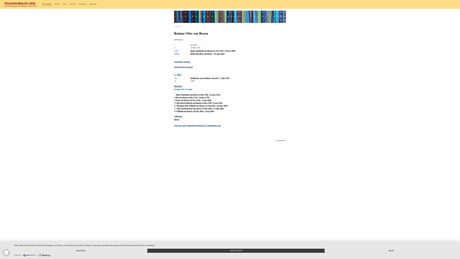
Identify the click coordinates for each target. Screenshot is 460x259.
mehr (391, 251)
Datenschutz (82, 4)
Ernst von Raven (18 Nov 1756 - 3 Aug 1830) (194, 100)
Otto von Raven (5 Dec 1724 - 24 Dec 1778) (192, 97)
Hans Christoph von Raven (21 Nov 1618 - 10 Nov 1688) (213, 50)
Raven (176, 119)
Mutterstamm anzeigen (183, 67)
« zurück (177, 26)
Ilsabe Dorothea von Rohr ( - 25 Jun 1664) (208, 53)
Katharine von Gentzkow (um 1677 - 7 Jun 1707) (210, 78)
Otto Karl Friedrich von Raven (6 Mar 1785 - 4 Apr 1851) (199, 102)
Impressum (93, 4)
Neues (65, 4)
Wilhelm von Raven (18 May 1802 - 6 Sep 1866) (195, 111)
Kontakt (72, 4)
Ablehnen (81, 251)
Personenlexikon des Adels (20, 3)
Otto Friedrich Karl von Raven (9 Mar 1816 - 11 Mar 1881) (200, 108)
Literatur (57, 4)
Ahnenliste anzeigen (182, 61)
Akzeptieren (236, 251)
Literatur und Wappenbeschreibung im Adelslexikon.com (197, 125)
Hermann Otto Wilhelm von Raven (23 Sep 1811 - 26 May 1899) (202, 105)
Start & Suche (46, 4)
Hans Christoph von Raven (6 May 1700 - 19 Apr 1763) (198, 94)
